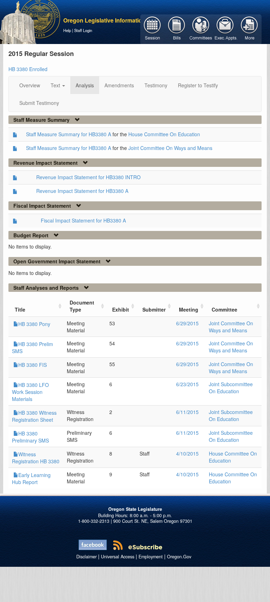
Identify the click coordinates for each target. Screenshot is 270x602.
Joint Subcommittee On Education (231, 388)
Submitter (154, 309)
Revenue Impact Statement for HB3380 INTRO (88, 177)
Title (20, 309)
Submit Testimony (39, 102)
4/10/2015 (187, 453)
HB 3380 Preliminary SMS (30, 437)
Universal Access (117, 556)
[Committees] (201, 28)
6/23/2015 (187, 384)
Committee (224, 309)
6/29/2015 (187, 323)
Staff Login (83, 30)
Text (56, 85)
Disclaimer (86, 556)
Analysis (85, 85)
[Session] (152, 28)
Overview (29, 85)
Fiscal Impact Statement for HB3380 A (83, 220)
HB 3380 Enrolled (27, 69)
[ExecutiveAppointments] (225, 28)
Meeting (188, 309)
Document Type (82, 306)
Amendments (119, 85)
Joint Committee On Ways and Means (170, 147)
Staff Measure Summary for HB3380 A (68, 134)
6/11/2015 (187, 411)
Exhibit (120, 309)
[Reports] (249, 28)
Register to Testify (198, 85)
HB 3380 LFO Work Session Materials (30, 391)
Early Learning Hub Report (31, 478)
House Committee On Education (164, 134)
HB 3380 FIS (32, 364)
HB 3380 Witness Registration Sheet (34, 416)
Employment (151, 556)
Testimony (155, 85)
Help (67, 30)
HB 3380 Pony (34, 323)
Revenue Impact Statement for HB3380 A (82, 190)
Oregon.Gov (179, 556)
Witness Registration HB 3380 (35, 458)
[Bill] (177, 28)
